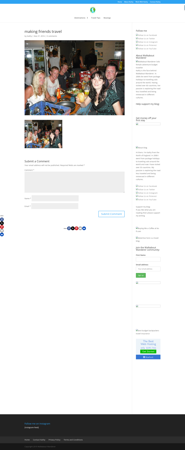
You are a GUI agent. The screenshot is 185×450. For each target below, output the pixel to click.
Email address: (142, 264)
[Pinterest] (76, 228)
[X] (73, 228)
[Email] (80, 228)
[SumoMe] (84, 228)
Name (28, 198)
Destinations (79, 18)
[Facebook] (69, 228)
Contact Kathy (155, 2)
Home (120, 2)
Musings (107, 18)
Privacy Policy (54, 440)
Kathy (29, 36)
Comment (29, 170)
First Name (140, 255)
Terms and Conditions (73, 440)
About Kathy (128, 2)
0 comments (52, 36)
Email (28, 206)
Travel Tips (95, 18)
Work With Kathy (142, 2)
